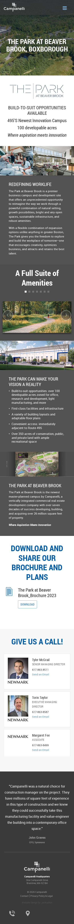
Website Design (30, 902)
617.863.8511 (40, 669)
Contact (24, 895)
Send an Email (40, 674)
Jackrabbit (46, 902)
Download (27, 604)
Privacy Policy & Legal (41, 895)
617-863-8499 (40, 745)
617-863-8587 (40, 712)
